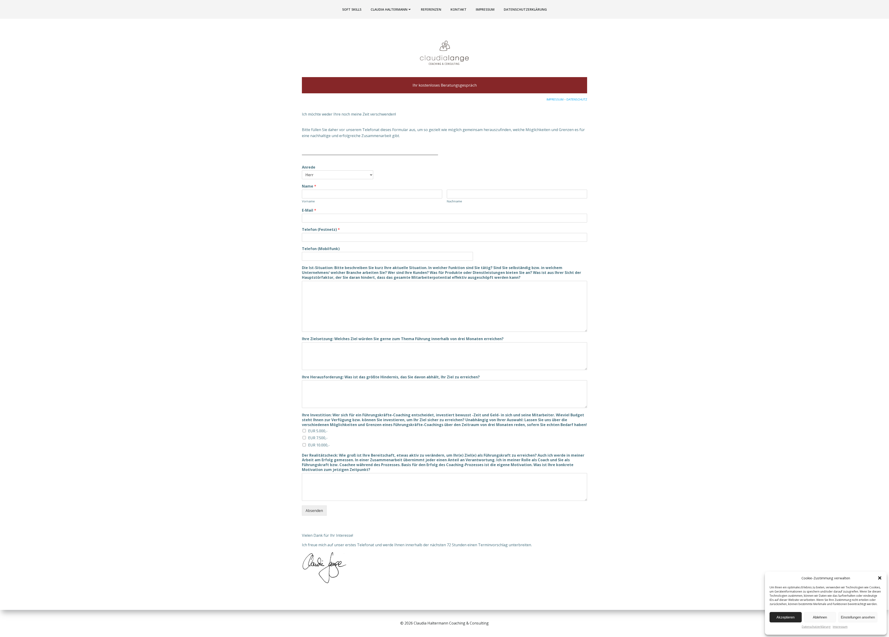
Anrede (308, 167)
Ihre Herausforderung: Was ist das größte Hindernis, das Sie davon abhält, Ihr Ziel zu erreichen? (391, 377)
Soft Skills (351, 9)
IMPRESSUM (555, 99)
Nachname (454, 201)
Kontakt (458, 9)
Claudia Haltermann (389, 9)
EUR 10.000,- (319, 445)
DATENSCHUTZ (577, 99)
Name (309, 186)
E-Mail (309, 210)
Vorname (308, 201)
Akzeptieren (785, 617)
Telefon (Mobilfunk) (321, 248)
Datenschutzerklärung (816, 627)
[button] (879, 578)
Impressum (840, 627)
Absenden (314, 510)
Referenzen (431, 9)
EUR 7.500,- (318, 437)
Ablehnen (820, 617)
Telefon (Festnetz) (321, 229)
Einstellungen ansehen (858, 617)
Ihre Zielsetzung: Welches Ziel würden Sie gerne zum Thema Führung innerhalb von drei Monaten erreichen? (403, 338)
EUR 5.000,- (318, 430)
